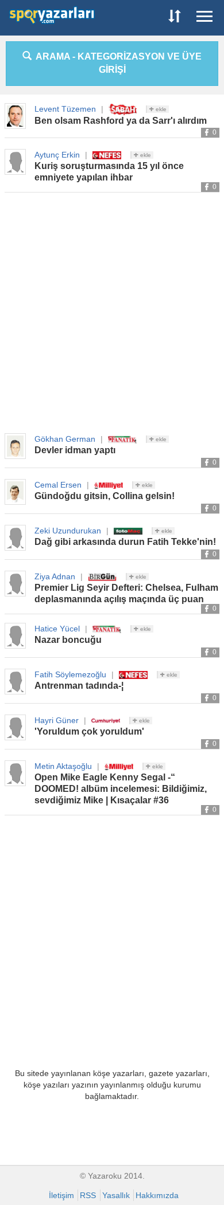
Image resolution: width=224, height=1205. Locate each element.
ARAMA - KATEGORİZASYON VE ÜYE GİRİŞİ (117, 63)
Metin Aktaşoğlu (63, 766)
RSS (88, 1195)
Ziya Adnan (54, 576)
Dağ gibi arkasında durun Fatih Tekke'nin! (125, 542)
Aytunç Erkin (57, 154)
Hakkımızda (157, 1195)
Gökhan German (64, 438)
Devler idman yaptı (74, 450)
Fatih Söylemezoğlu (70, 674)
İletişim (61, 1195)
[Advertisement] (112, 313)
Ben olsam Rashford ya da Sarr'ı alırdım (120, 120)
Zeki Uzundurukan (67, 530)
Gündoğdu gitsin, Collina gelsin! (104, 496)
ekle (160, 109)
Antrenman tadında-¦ (78, 685)
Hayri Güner (56, 720)
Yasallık (116, 1195)
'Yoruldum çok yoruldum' (89, 731)
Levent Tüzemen (65, 108)
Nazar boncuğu (68, 640)
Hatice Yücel (57, 628)
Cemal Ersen (58, 484)
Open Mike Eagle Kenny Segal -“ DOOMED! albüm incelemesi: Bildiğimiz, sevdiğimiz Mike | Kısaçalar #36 (120, 788)
